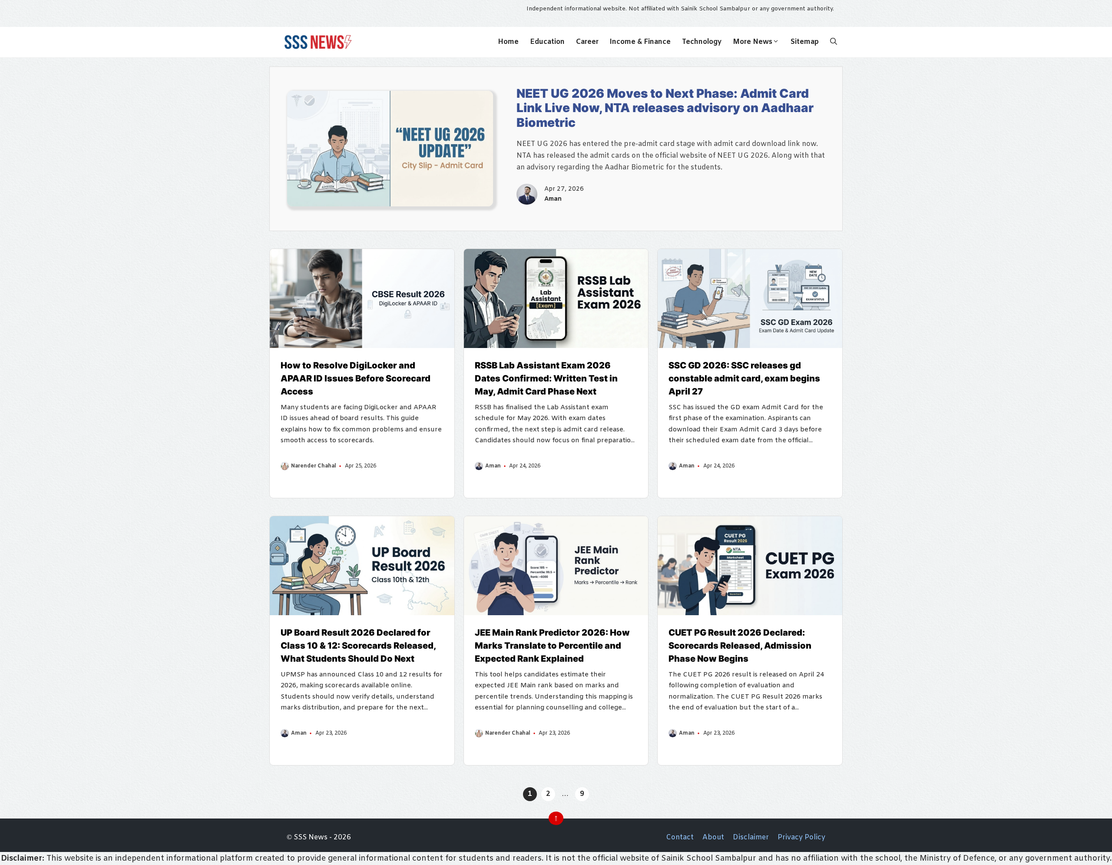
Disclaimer (751, 837)
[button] (833, 42)
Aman (553, 199)
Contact (680, 837)
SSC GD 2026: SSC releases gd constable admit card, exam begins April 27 (744, 378)
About (713, 837)
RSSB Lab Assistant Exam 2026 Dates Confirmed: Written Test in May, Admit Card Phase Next (546, 378)
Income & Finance (640, 41)
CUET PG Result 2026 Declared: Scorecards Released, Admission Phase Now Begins (740, 645)
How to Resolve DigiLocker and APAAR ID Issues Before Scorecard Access (355, 378)
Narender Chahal (313, 466)
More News (752, 41)
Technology (701, 41)
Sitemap (805, 41)
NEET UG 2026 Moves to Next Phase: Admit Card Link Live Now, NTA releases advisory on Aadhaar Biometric (665, 108)
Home (508, 41)
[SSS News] (316, 42)
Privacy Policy (801, 837)
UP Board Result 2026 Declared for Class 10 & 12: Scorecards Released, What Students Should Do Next (358, 645)
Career (587, 41)
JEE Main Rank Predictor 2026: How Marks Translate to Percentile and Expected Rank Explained (552, 645)
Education (547, 41)
